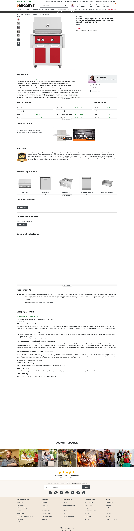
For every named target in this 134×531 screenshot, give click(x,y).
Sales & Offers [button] (112, 9)
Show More (67, 98)
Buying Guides (88, 508)
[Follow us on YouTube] (61, 492)
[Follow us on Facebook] (50, 492)
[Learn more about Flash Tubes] (64, 111)
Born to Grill (88, 516)
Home (18, 14)
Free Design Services (69, 1)
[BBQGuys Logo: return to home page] (27, 5)
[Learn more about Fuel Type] (24, 111)
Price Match (45, 505)
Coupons (108, 511)
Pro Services (78, 1)
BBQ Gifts (108, 516)
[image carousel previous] (18, 16)
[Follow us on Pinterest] (72, 492)
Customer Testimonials (68, 516)
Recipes (87, 519)
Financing (44, 502)
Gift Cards (97, 1)
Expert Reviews (88, 505)
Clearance (108, 505)
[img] (48, 43)
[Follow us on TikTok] (78, 492)
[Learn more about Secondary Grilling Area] (71, 114)
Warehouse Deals (110, 508)
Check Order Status (104, 1)
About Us (64, 502)
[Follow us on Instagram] (67, 492)
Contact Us (20, 502)
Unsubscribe (20, 522)
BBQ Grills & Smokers (26, 14)
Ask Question (21, 224)
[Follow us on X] (56, 492)
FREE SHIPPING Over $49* (24, 1)
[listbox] (18, 28)
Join (86, 487)
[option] (18, 21)
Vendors (64, 513)
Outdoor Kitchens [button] (37, 9)
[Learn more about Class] (21, 108)
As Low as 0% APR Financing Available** (54, 1)
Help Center (20, 519)
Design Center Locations (87, 1)
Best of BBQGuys (89, 502)
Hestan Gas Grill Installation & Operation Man (31, 132)
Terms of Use (20, 513)
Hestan (78, 24)
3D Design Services (47, 508)
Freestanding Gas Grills (44, 14)
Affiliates (64, 511)
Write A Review (22, 207)
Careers (64, 508)
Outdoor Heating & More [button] (64, 9)
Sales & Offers (109, 502)
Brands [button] (91, 9)
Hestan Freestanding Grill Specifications (29, 130)
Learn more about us (66, 445)
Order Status (20, 505)
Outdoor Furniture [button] (49, 9)
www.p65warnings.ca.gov (46, 302)
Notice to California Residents (25, 516)
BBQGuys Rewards (46, 513)
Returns (19, 511)
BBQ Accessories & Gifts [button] (79, 9)
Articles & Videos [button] (100, 9)
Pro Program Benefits (47, 516)
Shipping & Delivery (22, 508)
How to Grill (88, 513)
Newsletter (45, 519)
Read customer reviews (66, 477)
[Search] (66, 5)
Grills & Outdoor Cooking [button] (23, 9)
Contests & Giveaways (111, 519)
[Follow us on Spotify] (83, 492)
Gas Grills (35, 14)
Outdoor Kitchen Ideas (90, 511)
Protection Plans (46, 511)
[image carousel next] (18, 40)
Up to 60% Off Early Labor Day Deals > (67, 12)
